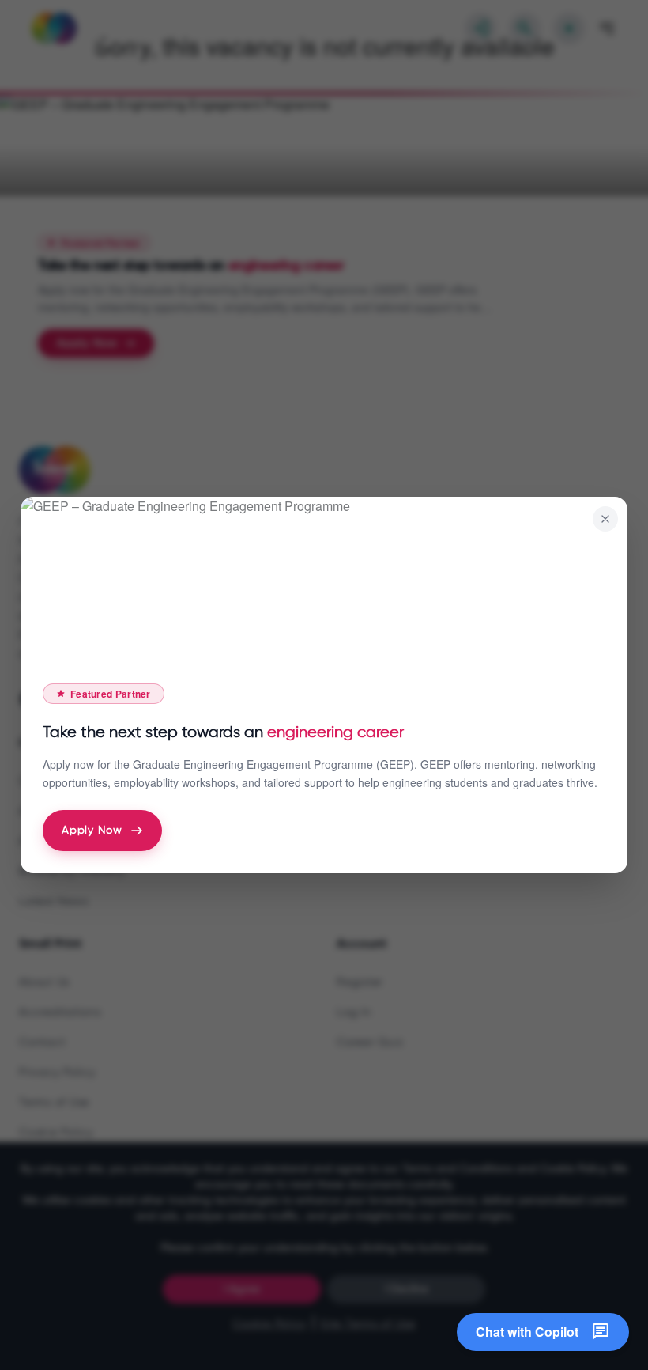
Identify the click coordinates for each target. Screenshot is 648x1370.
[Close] (605, 519)
